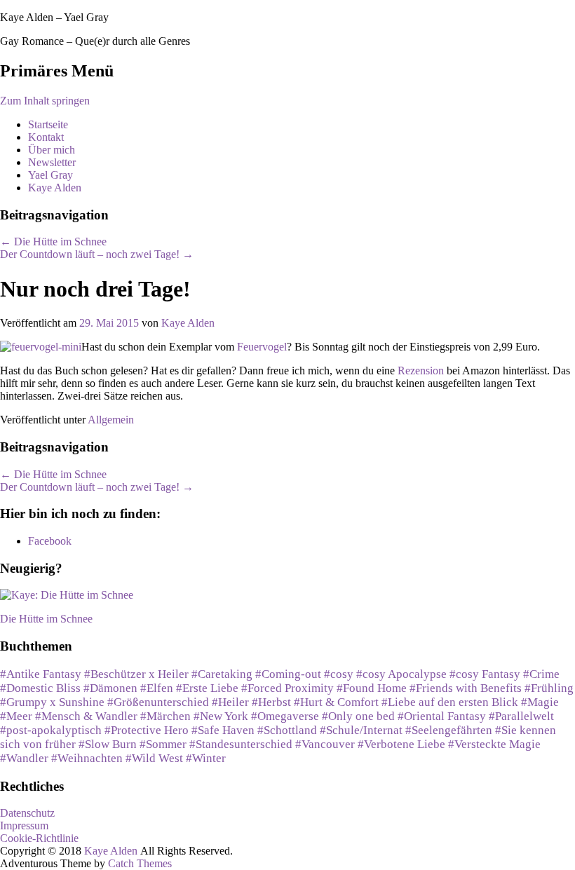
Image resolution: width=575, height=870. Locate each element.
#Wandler (24, 758)
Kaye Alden (54, 187)
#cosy (338, 674)
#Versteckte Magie (494, 744)
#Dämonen (110, 688)
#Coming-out (288, 674)
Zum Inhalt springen (45, 101)
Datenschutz (27, 813)
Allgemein (111, 420)
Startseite (48, 124)
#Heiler (230, 702)
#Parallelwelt (521, 716)
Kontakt (46, 137)
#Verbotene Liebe (401, 744)
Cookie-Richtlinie (39, 838)
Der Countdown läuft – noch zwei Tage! (97, 254)
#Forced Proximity (287, 688)
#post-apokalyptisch (51, 730)
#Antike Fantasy (40, 674)
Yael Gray (50, 175)
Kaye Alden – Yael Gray (54, 17)
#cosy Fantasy (484, 674)
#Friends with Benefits (466, 688)
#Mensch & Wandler (86, 716)
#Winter (206, 758)
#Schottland (287, 730)
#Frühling (549, 688)
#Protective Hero (146, 730)
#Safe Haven (223, 730)
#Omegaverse (285, 716)
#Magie (540, 702)
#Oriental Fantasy (442, 716)
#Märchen (165, 716)
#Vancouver (325, 744)
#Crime (541, 674)
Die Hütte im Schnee (53, 241)
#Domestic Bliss (40, 688)
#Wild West (154, 758)
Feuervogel (262, 347)
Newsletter (52, 162)
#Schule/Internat (361, 730)
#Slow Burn (108, 744)
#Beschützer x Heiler (136, 674)
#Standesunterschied (240, 744)
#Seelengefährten (448, 730)
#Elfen (156, 688)
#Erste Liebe (207, 688)
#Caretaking (221, 674)
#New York (221, 716)
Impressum (24, 825)
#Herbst (271, 702)
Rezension (422, 370)
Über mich (51, 150)
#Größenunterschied (158, 702)
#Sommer (163, 744)
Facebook (50, 541)
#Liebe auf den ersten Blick (449, 702)
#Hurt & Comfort (336, 702)
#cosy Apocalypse (401, 674)
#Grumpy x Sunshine (52, 702)
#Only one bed (358, 716)
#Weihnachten (87, 758)
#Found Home (372, 688)
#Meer (16, 716)
